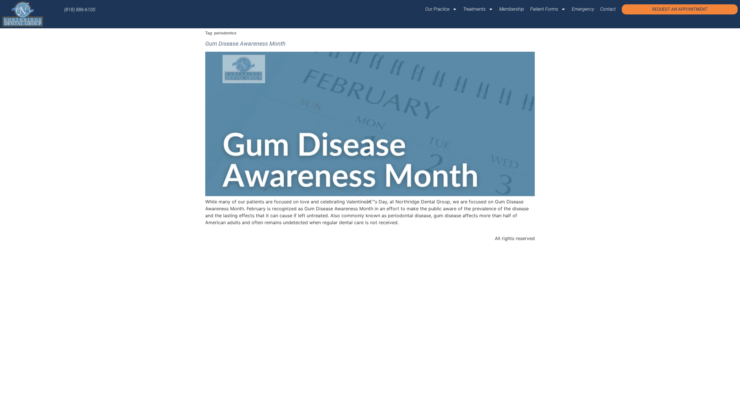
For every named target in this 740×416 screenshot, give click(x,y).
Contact (608, 9)
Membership (511, 9)
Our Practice (437, 9)
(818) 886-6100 (79, 9)
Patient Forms (544, 9)
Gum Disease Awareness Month (245, 43)
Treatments (474, 9)
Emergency (583, 9)
